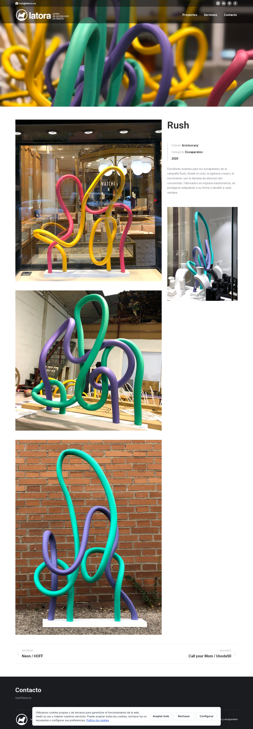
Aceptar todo (161, 716)
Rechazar (184, 716)
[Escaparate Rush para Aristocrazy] (88, 200)
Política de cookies (97, 720)
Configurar (207, 716)
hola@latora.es (27, 3)
